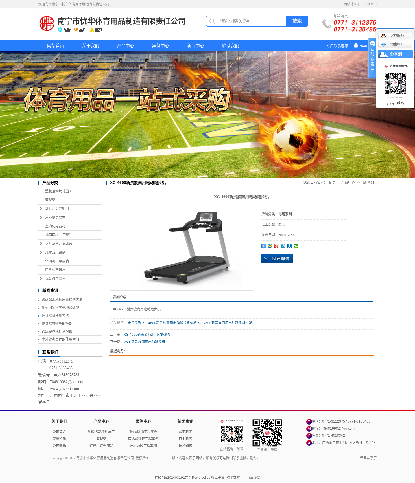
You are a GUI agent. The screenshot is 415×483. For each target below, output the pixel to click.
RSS (362, 4)
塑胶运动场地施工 (58, 191)
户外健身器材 (55, 217)
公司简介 (59, 432)
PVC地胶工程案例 (143, 446)
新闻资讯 (185, 421)
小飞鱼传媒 (251, 478)
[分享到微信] (296, 246)
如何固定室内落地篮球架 (60, 308)
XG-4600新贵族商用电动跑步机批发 (225, 323)
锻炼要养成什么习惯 (57, 331)
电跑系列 (367, 183)
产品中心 (125, 45)
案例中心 (160, 45)
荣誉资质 (59, 439)
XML (371, 4)
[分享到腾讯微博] (283, 246)
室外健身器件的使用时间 (60, 339)
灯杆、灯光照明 (57, 209)
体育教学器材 (55, 279)
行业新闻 (185, 439)
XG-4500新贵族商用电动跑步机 (147, 335)
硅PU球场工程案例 (143, 432)
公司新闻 (185, 432)
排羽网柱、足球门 (58, 235)
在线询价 (277, 258)
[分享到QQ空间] (270, 246)
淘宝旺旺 (397, 44)
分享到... (397, 54)
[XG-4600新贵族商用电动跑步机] (181, 249)
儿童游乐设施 (55, 252)
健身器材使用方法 (55, 316)
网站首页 (55, 45)
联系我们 (230, 45)
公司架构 (59, 446)
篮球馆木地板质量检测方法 (62, 300)
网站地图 (350, 4)
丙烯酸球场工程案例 (143, 439)
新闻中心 (195, 45)
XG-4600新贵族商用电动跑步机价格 (169, 323)
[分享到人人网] (289, 246)
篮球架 (50, 200)
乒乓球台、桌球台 (58, 244)
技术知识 (185, 446)
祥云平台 (218, 478)
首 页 (332, 183)
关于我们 (90, 45)
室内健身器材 (55, 226)
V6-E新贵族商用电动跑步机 (144, 342)
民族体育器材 (55, 270)
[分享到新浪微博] (276, 246)
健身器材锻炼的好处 (57, 324)
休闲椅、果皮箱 (57, 261)
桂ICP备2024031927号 (172, 478)
